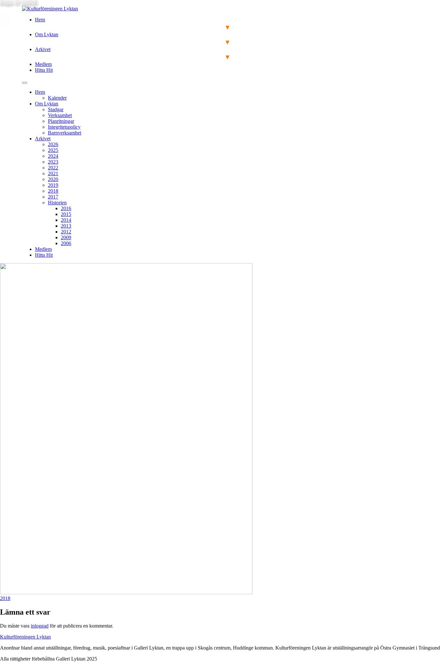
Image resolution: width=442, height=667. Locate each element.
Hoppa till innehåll (19, 2)
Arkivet (42, 49)
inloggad (40, 626)
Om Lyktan (46, 34)
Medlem (43, 64)
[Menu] (24, 83)
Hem (40, 19)
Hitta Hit (44, 70)
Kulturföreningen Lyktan (25, 637)
